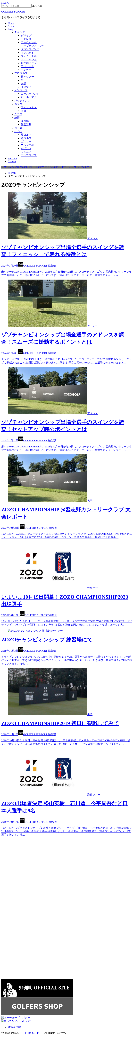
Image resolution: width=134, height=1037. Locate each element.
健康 (23, 110)
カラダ (18, 104)
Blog (10, 29)
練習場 (25, 121)
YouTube (12, 158)
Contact (12, 161)
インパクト (27, 52)
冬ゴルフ (26, 138)
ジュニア (26, 151)
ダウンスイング (30, 49)
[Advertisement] (25, 859)
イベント (26, 148)
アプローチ (27, 66)
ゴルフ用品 (27, 145)
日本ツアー (27, 76)
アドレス (26, 39)
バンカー (26, 69)
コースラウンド (30, 93)
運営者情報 (14, 1027)
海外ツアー (27, 86)
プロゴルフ (20, 73)
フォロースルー (30, 56)
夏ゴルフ (26, 134)
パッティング (22, 100)
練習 (17, 117)
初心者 (18, 128)
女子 (23, 83)
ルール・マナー (30, 97)
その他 (18, 131)
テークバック (29, 42)
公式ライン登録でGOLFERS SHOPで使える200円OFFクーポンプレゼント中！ (46, 167)
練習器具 (26, 124)
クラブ (18, 114)
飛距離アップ (29, 63)
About (11, 26)
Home (11, 23)
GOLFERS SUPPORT (13, 11)
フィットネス (29, 107)
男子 (23, 80)
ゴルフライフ (29, 155)
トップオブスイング (32, 45)
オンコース (20, 90)
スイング (19, 32)
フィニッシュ (29, 59)
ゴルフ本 (26, 141)
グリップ (26, 35)
